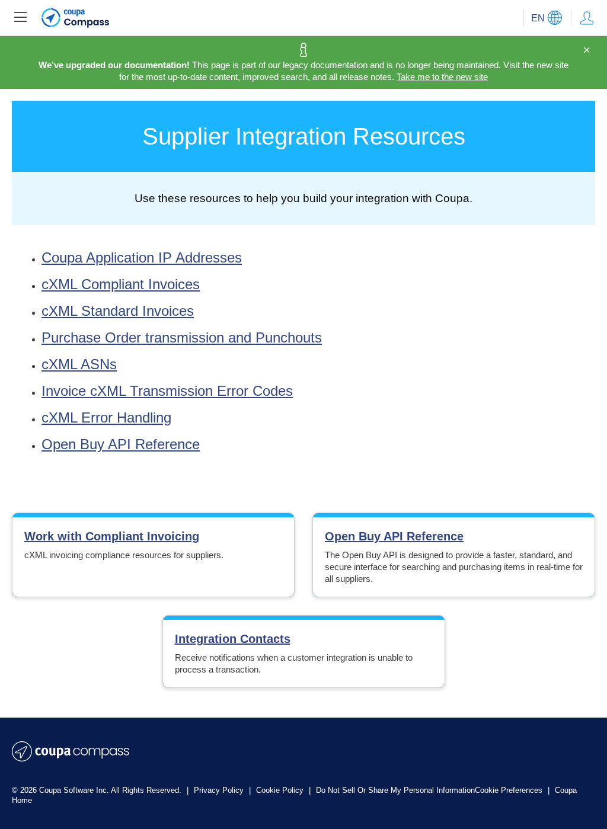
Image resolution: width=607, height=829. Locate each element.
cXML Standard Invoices (117, 311)
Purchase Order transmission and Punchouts (181, 337)
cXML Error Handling (106, 417)
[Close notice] (586, 50)
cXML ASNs (79, 364)
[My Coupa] (587, 18)
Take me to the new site (442, 77)
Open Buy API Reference (120, 444)
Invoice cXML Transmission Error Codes (167, 391)
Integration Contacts (232, 638)
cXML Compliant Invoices (120, 284)
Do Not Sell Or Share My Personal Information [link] (395, 790)
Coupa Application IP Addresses (141, 257)
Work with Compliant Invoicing (111, 536)
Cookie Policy (281, 790)
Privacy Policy (220, 790)
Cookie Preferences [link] (508, 790)
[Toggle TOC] (20, 18)
